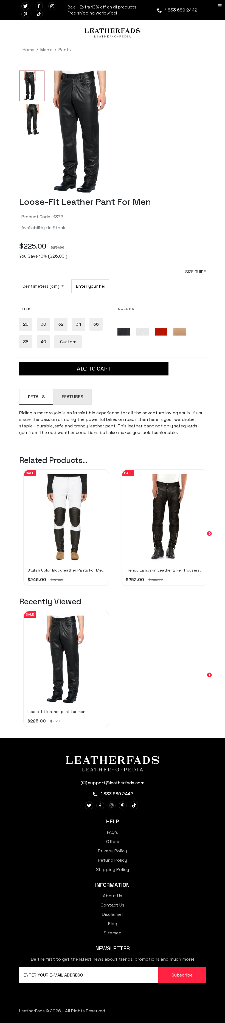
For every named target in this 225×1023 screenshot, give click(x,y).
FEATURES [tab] (72, 397)
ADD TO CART (94, 368)
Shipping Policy (112, 869)
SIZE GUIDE (195, 272)
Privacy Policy (112, 851)
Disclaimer (112, 914)
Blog (112, 923)
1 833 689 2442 (180, 10)
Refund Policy (112, 860)
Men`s (46, 50)
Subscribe (182, 975)
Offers (112, 841)
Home (28, 50)
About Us (112, 896)
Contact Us (112, 905)
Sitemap (113, 933)
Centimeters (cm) (41, 286)
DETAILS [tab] (36, 397)
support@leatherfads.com (116, 783)
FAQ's (112, 832)
